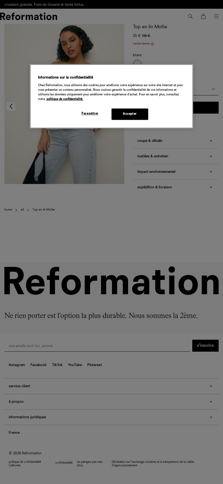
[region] (111, 96)
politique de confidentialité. (65, 99)
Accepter (130, 113)
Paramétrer (90, 113)
